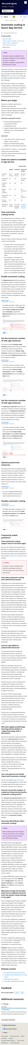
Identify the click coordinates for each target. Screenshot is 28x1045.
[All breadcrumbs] (2, 20)
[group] (14, 188)
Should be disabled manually (23, 206)
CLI (2, 940)
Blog (22, 1036)
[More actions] (25, 20)
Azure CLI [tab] (11, 301)
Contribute (4, 1038)
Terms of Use (20, 1040)
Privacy (10, 1038)
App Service (13, 20)
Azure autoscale (14, 76)
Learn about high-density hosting (14, 981)
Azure (6, 20)
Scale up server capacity (11, 979)
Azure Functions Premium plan (17, 556)
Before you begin (6, 39)
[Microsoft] (14, 17)
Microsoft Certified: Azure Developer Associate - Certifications (13, 1008)
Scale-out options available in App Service (13, 41)
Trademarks (4, 1043)
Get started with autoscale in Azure (14, 973)
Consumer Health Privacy (7, 1040)
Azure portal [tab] (5, 301)
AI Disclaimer (4, 1036)
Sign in (25, 17)
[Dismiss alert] (25, 2)
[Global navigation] (1, 16)
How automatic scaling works (10, 43)
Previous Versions (14, 1036)
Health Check (17, 780)
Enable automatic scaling (9, 45)
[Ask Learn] (22, 20)
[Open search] (20, 16)
